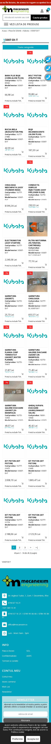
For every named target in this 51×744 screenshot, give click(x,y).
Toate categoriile (26, 47)
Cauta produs (40, 17)
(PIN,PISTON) (34, 76)
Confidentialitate (9, 656)
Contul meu (7, 676)
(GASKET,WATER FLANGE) (13, 355)
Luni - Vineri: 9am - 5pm (18, 633)
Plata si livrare (8, 651)
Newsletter (7, 691)
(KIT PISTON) (12, 462)
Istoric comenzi (9, 681)
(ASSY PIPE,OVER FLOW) (37, 189)
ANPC (29, 656)
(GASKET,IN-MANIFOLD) (37, 353)
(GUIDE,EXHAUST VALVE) (36, 409)
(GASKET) (10, 297)
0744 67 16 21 (14, 603)
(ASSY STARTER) (13, 241)
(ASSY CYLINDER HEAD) (14, 187)
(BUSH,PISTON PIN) (14, 130)
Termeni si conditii (10, 661)
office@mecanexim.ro (17, 624)
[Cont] (42, 11)
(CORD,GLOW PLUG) (14, 76)
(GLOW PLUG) (36, 132)
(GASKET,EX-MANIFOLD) (14, 409)
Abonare (25, 720)
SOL (28, 651)
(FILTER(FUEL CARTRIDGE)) (37, 243)
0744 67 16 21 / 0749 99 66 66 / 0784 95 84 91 (25, 615)
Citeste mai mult (32, 732)
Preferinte (17, 738)
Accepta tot (33, 738)
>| (37, 547)
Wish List (6, 686)
